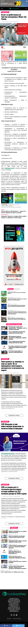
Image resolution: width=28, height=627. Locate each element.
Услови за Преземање (17, 618)
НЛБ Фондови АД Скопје (7, 453)
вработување (12, 204)
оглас (18, 204)
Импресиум (9, 618)
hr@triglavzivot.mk (9, 168)
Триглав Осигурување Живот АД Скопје (11, 207)
